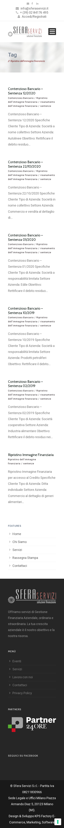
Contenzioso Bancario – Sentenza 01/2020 (25, 237)
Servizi (17, 550)
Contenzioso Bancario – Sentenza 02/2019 (25, 384)
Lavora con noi (22, 677)
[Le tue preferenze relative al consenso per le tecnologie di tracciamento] (57, 821)
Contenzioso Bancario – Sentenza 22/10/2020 (25, 164)
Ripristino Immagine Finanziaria (31, 455)
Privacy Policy (22, 693)
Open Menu (52, 31)
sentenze (45, 106)
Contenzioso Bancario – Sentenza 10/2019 (25, 310)
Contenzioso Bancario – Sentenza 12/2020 (25, 91)
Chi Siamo (19, 542)
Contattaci (19, 566)
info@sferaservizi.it (34, 8)
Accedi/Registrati (34, 16)
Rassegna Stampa (25, 558)
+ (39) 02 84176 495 (34, 12)
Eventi (16, 661)
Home (16, 534)
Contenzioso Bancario (21, 98)
